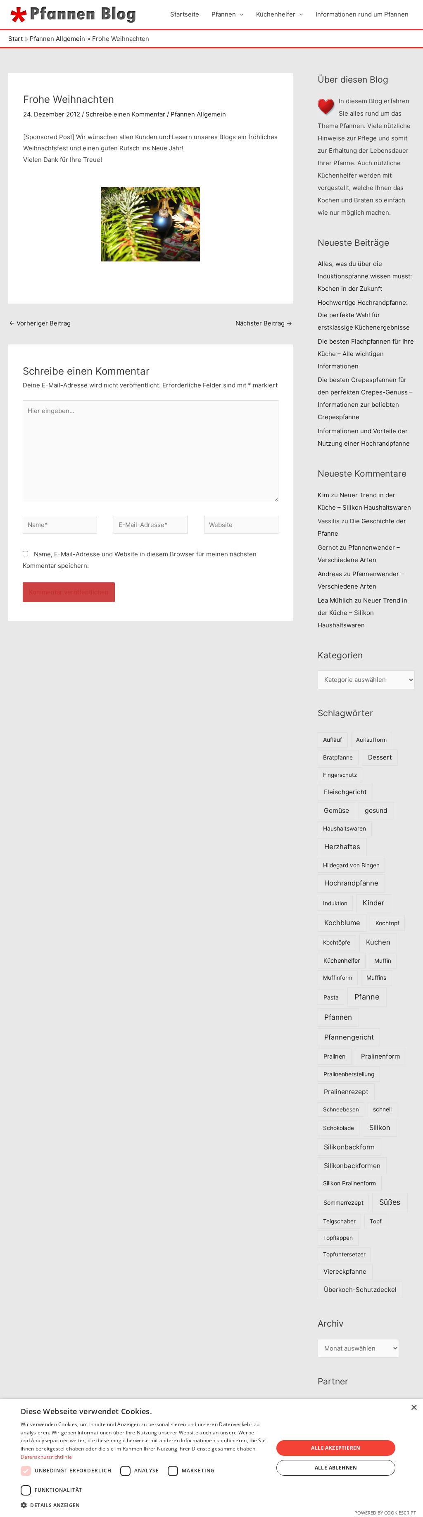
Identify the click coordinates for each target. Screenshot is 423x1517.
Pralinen (334, 1056)
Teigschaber (339, 1221)
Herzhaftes (342, 847)
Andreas (330, 574)
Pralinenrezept (346, 1092)
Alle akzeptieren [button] (335, 1447)
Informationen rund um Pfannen (362, 14)
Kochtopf (387, 923)
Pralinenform (380, 1056)
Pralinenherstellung (349, 1074)
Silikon (379, 1127)
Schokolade (338, 1128)
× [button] (414, 1408)
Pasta (331, 997)
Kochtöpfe (336, 942)
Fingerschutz (340, 775)
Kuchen (378, 942)
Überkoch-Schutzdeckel (360, 1290)
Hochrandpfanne (351, 883)
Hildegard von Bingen (351, 865)
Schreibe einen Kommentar (125, 114)
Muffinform (337, 977)
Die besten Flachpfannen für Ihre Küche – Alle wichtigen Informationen (366, 353)
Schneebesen (341, 1109)
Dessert (380, 757)
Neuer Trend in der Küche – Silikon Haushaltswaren (362, 612)
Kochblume (342, 923)
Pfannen (224, 14)
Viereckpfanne (344, 1271)
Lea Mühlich (335, 600)
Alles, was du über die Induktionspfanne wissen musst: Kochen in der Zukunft (365, 276)
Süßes (389, 1202)
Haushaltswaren (344, 828)
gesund (376, 810)
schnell (382, 1109)
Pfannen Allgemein (198, 114)
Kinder (373, 903)
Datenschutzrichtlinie (46, 1456)
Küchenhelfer (275, 14)
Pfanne (366, 996)
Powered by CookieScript (385, 1513)
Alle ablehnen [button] (336, 1467)
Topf (376, 1221)
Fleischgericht (345, 792)
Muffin (382, 960)
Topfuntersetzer (344, 1254)
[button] (143, 1505)
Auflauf (332, 739)
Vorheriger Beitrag (40, 323)
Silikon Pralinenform (349, 1183)
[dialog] (211, 1458)
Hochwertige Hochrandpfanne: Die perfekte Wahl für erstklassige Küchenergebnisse (364, 315)
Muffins (376, 977)
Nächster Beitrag (263, 323)
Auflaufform (371, 739)
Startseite (184, 14)
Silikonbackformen (352, 1166)
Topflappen (338, 1237)
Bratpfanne (338, 757)
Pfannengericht (349, 1037)
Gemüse (336, 810)
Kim (323, 495)
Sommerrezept (343, 1202)
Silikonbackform (349, 1147)
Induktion (335, 903)
